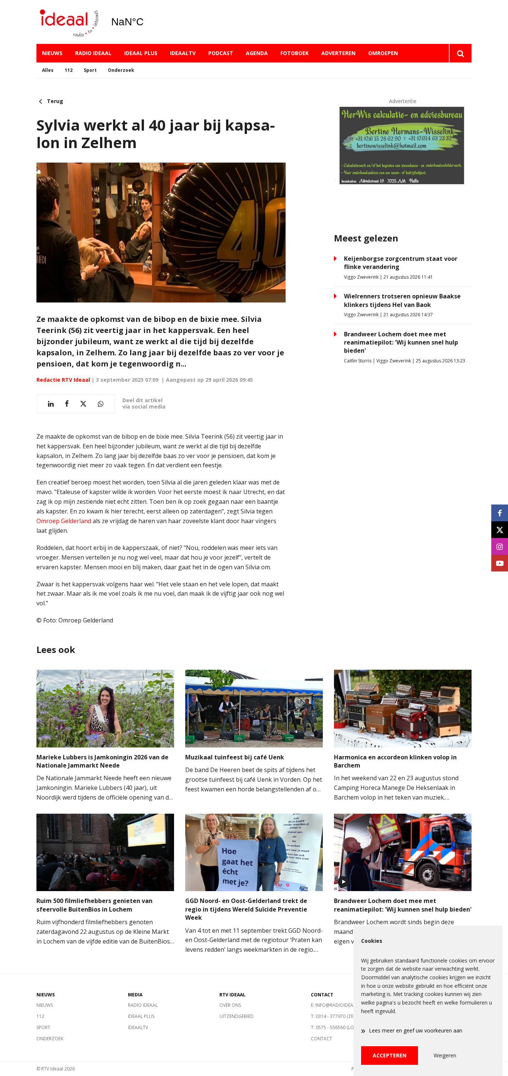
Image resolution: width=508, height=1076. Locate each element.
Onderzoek (121, 70)
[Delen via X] (83, 404)
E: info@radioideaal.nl (338, 1005)
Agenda (257, 53)
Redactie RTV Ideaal (63, 379)
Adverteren (338, 53)
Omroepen (383, 53)
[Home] (68, 22)
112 (69, 70)
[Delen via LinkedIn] (50, 404)
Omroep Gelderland (63, 521)
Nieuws (52, 53)
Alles (48, 70)
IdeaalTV (183, 53)
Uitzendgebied (236, 1016)
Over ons (230, 1005)
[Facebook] (499, 513)
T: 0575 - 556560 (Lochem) (339, 1027)
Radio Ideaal (93, 53)
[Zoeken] (460, 53)
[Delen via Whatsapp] (100, 404)
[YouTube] (499, 563)
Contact (321, 1038)
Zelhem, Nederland (146, 22)
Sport (90, 70)
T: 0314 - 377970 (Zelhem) (338, 1016)
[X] (499, 529)
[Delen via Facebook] (66, 404)
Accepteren (389, 1055)
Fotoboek (294, 53)
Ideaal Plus (140, 53)
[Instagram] (499, 546)
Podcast (220, 53)
